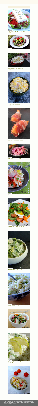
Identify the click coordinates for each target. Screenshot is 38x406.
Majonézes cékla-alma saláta (15, 158)
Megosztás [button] (9, 32)
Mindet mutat (27, 6)
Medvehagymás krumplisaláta (15, 68)
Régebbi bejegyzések (26, 399)
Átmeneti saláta (12, 194)
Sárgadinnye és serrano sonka (15, 140)
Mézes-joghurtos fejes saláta (15, 269)
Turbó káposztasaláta (13, 305)
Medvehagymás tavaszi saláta (15, 329)
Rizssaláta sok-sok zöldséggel (15, 395)
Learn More (17, 405)
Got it (22, 405)
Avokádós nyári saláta (13, 49)
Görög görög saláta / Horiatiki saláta (17, 31)
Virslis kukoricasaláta (14, 104)
